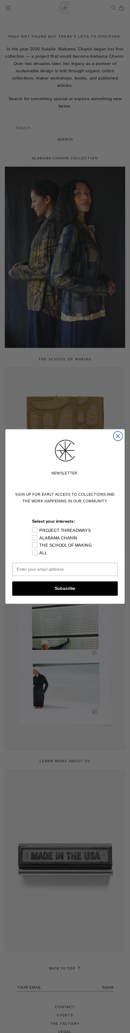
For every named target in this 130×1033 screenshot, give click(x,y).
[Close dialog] (118, 436)
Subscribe (65, 588)
